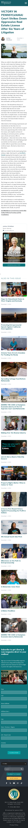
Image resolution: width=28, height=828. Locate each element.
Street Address (5, 703)
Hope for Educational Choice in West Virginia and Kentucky (12, 300)
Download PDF (14, 265)
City (2, 719)
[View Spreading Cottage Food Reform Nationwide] (14, 369)
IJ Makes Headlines (8, 611)
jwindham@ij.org (9, 230)
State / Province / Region (8, 727)
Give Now (14, 778)
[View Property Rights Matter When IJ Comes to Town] (14, 473)
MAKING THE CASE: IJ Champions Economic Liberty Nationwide (13, 636)
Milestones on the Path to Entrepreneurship (11, 562)
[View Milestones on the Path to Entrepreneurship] (14, 551)
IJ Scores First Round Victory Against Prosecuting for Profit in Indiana (13, 511)
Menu (5, 763)
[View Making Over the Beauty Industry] (14, 423)
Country (3, 743)
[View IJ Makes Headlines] (14, 601)
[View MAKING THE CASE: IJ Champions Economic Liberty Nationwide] (14, 625)
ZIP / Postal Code (6, 735)
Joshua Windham (9, 39)
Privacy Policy (14, 825)
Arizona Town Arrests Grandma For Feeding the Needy (13, 354)
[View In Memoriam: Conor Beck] (14, 577)
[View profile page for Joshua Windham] (3, 39)
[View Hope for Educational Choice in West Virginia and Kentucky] (14, 289)
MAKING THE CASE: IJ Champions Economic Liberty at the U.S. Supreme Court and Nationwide (13, 407)
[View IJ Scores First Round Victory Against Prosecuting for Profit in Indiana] (14, 499)
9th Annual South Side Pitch (11, 537)
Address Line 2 (5, 711)
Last (2, 695)
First (2, 689)
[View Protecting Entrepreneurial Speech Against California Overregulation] (14, 315)
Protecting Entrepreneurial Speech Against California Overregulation (11, 327)
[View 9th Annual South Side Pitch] (14, 527)
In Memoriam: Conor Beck (10, 587)
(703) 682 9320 (15, 807)
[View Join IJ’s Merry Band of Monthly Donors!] (14, 447)
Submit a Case (14, 774)
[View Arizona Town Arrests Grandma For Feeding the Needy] (14, 343)
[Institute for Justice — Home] (6, 3)
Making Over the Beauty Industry (13, 433)
